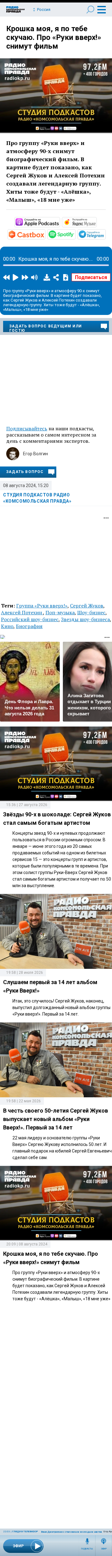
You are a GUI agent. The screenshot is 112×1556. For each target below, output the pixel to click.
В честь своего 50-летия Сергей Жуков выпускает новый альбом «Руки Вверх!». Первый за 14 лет (55, 1119)
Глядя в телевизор (25, 1531)
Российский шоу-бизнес (29, 619)
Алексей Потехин (22, 612)
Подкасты (87, 1549)
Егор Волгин (35, 453)
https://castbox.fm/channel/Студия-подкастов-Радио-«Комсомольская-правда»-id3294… (44, 233)
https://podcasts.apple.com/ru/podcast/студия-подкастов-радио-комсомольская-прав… (59, 221)
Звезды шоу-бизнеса (85, 619)
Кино (7, 626)
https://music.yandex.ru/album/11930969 (96, 221)
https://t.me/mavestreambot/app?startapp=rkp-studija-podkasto (105, 233)
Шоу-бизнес (91, 612)
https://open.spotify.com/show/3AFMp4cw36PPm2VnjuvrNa (75, 233)
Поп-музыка (60, 612)
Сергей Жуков (86, 605)
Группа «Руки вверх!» (42, 605)
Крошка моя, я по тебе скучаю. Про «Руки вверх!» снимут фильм (53, 37)
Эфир (104, 1549)
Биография (29, 626)
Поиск (90, 9)
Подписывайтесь (26, 428)
